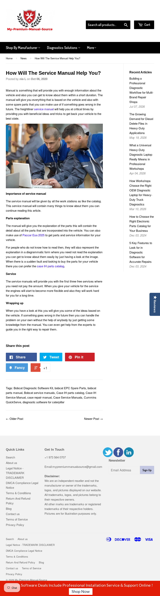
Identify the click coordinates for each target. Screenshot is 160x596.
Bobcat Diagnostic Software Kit (33, 388)
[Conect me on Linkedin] (129, 456)
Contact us (13, 514)
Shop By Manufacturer (22, 47)
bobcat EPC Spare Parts (70, 388)
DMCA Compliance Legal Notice (24, 550)
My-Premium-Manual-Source (31, 580)
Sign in (122, 15)
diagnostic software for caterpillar (43, 402)
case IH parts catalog (50, 266)
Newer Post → (93, 419)
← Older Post (14, 419)
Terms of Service (17, 519)
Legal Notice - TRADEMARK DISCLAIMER (15, 473)
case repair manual (39, 397)
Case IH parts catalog (70, 393)
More (90, 47)
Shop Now (81, 591)
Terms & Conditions (18, 493)
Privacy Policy (15, 525)
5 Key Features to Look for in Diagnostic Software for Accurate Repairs (140, 252)
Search (10, 457)
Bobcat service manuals (39, 393)
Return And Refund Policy (20, 562)
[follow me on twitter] (108, 456)
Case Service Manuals (67, 397)
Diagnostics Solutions (62, 47)
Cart (147, 24)
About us (11, 463)
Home (9, 58)
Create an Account (143, 15)
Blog (9, 508)
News (23, 58)
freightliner (37, 109)
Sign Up (147, 470)
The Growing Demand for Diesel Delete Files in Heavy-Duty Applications (141, 123)
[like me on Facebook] (118, 456)
